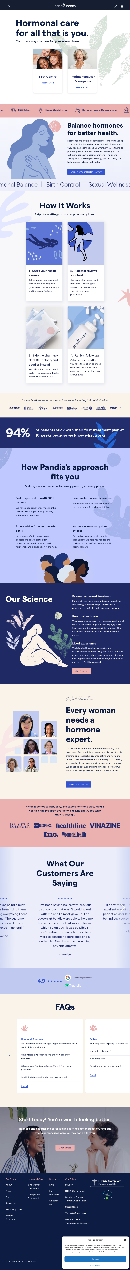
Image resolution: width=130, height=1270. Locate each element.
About (9, 1184)
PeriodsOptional (14, 1209)
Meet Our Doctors (78, 784)
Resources (11, 1203)
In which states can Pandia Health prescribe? (44, 1077)
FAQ (51, 1184)
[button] (125, 1240)
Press (8, 1191)
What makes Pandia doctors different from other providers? (46, 1068)
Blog (8, 1197)
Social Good (71, 1207)
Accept (95, 1259)
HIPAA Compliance (75, 1191)
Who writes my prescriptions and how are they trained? (45, 1057)
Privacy (91, 1265)
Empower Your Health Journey (86, 172)
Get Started (48, 83)
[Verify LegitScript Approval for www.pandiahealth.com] (107, 1194)
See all (24, 1086)
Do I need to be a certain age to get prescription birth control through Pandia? (49, 1045)
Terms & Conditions (75, 1213)
